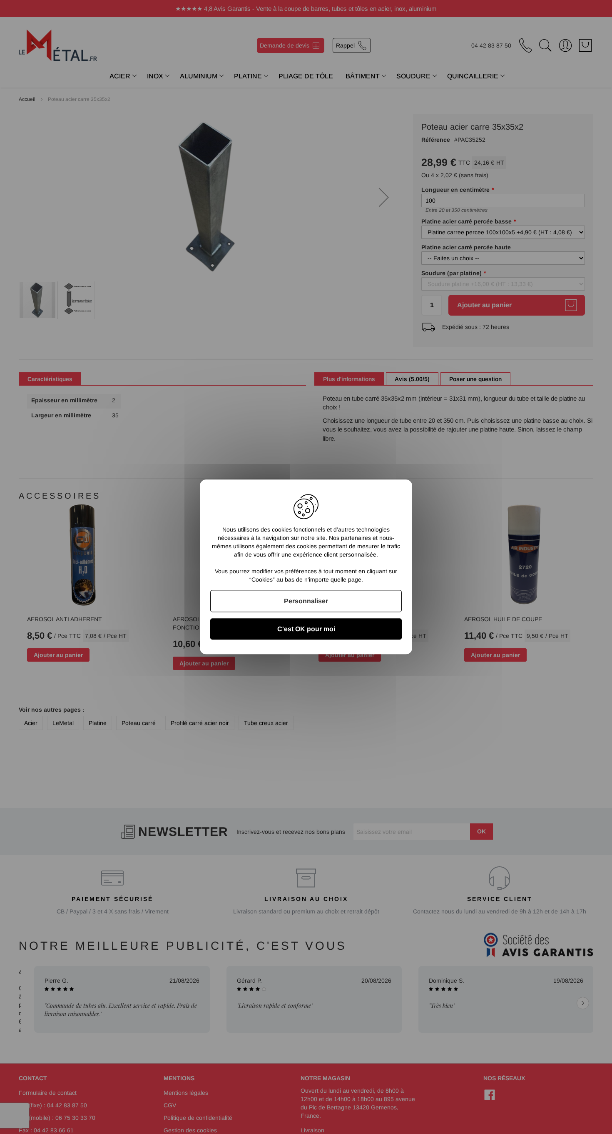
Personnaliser (306, 601)
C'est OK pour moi (306, 629)
